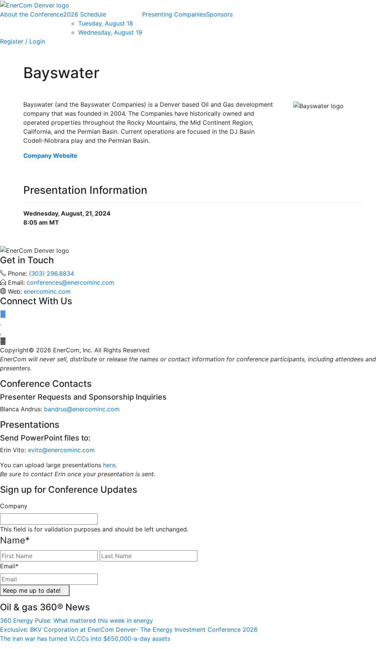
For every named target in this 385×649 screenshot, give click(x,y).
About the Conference (31, 14)
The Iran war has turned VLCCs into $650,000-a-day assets (85, 638)
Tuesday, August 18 (105, 23)
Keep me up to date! (32, 590)
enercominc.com (47, 291)
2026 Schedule (84, 14)
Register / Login (22, 41)
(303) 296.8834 (51, 273)
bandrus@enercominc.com (82, 409)
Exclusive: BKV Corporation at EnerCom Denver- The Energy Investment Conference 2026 (129, 629)
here (109, 465)
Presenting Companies (174, 14)
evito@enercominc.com (61, 450)
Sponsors (219, 14)
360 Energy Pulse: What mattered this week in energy (76, 620)
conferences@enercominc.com (70, 282)
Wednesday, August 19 (110, 32)
